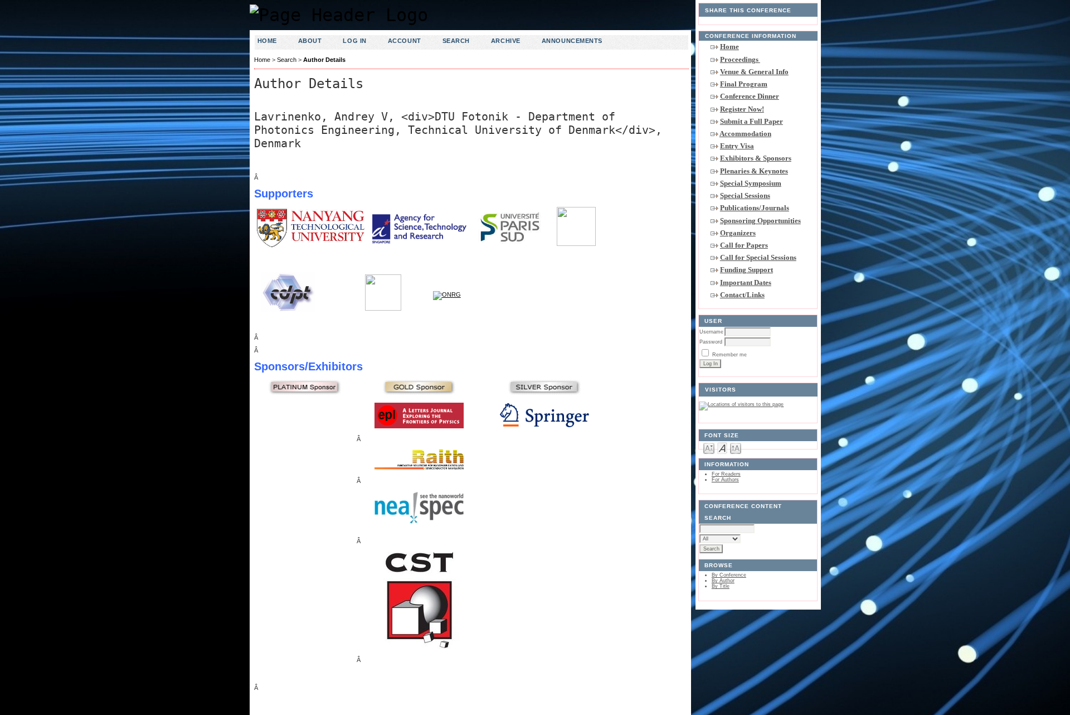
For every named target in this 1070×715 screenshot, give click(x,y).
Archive (506, 40)
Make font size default (722, 447)
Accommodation (745, 133)
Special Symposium (750, 183)
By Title (720, 586)
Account (404, 40)
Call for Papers (744, 245)
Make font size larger (735, 447)
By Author (723, 580)
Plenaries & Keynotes (754, 171)
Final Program (743, 84)
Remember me (729, 355)
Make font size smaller (708, 447)
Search (456, 40)
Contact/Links (742, 295)
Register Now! (742, 109)
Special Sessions (745, 195)
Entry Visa (737, 146)
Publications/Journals (754, 208)
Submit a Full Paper (751, 121)
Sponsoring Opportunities (760, 220)
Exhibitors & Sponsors (755, 158)
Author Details (324, 59)
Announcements (572, 40)
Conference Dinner (749, 96)
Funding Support (746, 269)
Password (710, 342)
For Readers (726, 474)
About (310, 40)
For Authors (725, 479)
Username (711, 332)
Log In (354, 40)
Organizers (738, 233)
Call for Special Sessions (758, 257)
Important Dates (745, 282)
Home (729, 46)
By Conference (729, 575)
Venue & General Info (754, 71)
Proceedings (740, 59)
